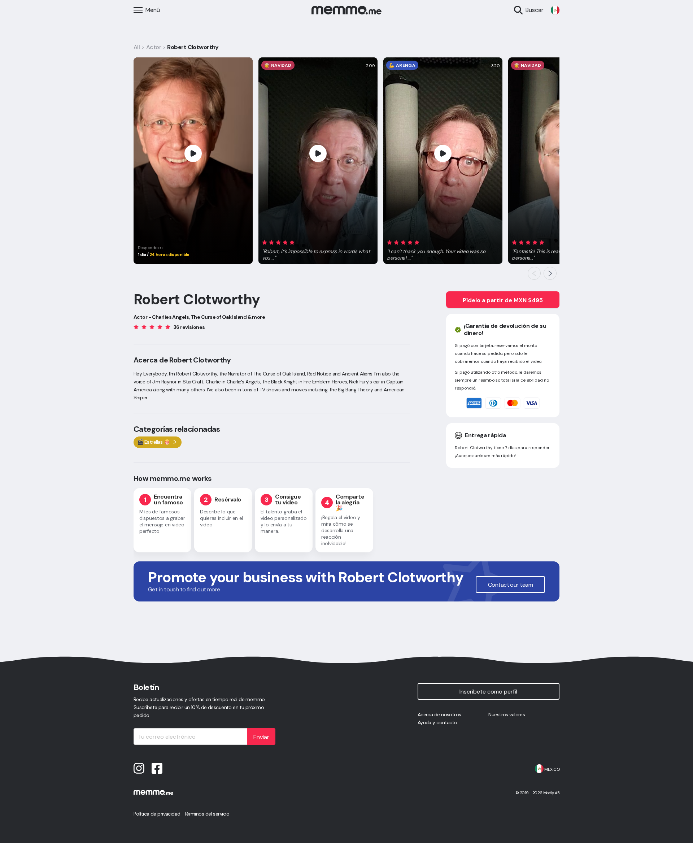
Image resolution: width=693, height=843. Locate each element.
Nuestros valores (506, 714)
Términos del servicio (207, 814)
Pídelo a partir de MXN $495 (503, 300)
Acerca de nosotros (439, 714)
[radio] (264, 242)
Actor (153, 47)
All (137, 47)
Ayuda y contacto (437, 722)
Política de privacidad (157, 814)
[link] (555, 10)
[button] (318, 249)
